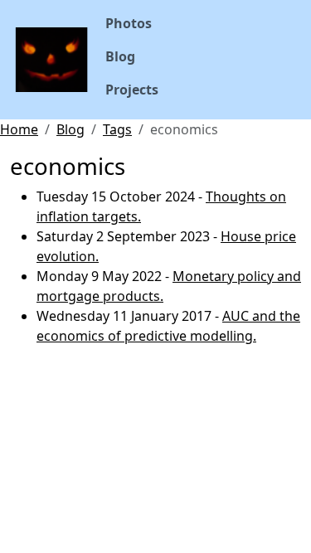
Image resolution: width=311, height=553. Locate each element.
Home (19, 129)
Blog (120, 56)
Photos (128, 23)
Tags (117, 129)
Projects (131, 89)
